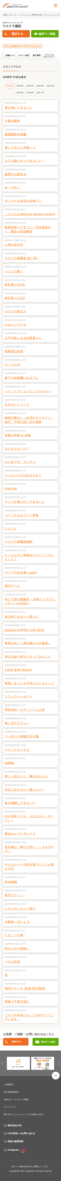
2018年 (30, 92)
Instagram (13, 1149)
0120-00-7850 (15, 1042)
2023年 (40, 85)
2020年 (20, 92)
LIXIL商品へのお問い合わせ (21, 1133)
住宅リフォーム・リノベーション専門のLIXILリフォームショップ (31, 15)
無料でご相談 (47, 33)
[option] (18, 1063)
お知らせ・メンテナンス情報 (16, 1099)
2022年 (50, 85)
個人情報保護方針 (11, 1092)
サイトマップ (9, 1107)
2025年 (20, 85)
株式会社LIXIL (15, 1125)
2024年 (30, 85)
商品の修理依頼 (15, 1141)
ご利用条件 (8, 1084)
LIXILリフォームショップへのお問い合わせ (25, 1114)
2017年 (40, 92)
